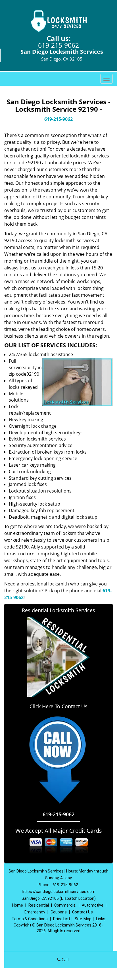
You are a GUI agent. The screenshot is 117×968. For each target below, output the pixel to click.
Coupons (59, 912)
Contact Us (82, 912)
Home (17, 905)
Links (100, 919)
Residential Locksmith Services (58, 610)
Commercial (65, 905)
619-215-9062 (58, 45)
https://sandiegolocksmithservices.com (58, 891)
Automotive (92, 905)
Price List (61, 919)
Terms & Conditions (30, 919)
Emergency (34, 912)
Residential (38, 905)
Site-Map (83, 919)
